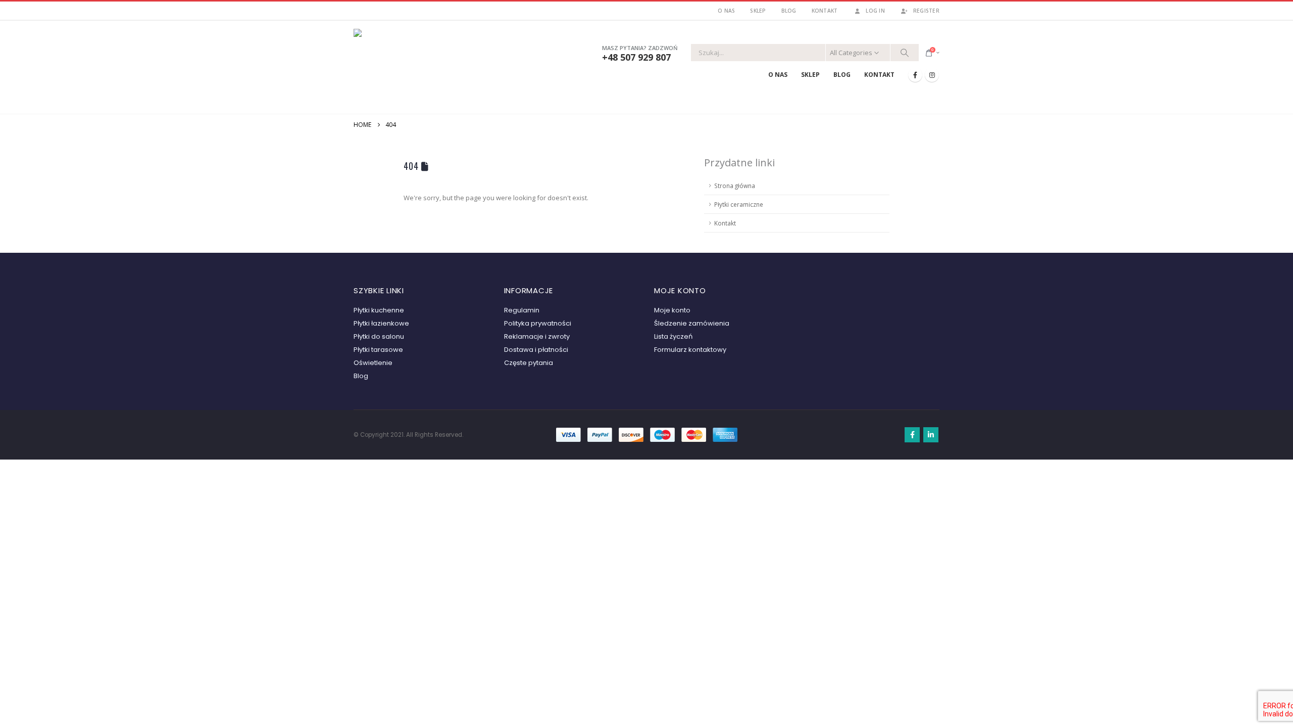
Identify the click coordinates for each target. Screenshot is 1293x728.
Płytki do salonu (379, 336)
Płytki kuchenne (379, 310)
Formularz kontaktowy (690, 349)
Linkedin (930, 434)
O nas (726, 10)
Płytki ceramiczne (738, 204)
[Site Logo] (417, 65)
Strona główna (734, 185)
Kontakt (825, 10)
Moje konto (672, 310)
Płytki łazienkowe (381, 323)
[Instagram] (932, 75)
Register (926, 10)
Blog (789, 10)
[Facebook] (915, 75)
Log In (875, 10)
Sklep (758, 10)
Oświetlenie (373, 363)
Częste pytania (528, 363)
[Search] (904, 52)
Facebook (912, 434)
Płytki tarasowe (378, 349)
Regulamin (521, 310)
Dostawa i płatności (536, 349)
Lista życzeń (673, 336)
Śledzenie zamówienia (691, 323)
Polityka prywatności (537, 323)
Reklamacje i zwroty (537, 336)
